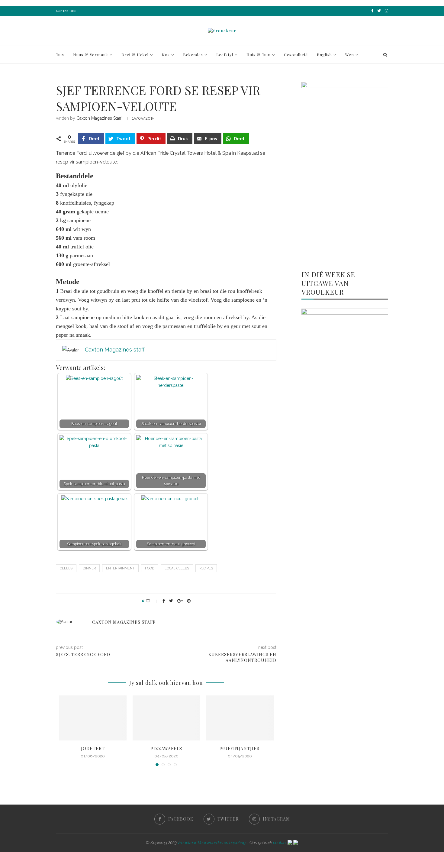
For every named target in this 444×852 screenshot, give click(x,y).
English (324, 54)
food (149, 568)
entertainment (120, 568)
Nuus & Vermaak (90, 54)
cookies (280, 842)
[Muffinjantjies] (239, 717)
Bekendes (193, 54)
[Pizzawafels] (166, 717)
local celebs (177, 568)
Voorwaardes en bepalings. (223, 842)
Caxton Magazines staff (98, 118)
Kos (166, 54)
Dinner (89, 568)
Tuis (60, 54)
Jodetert (93, 748)
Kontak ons (66, 10)
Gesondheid (296, 54)
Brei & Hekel (135, 54)
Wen (349, 54)
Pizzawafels (166, 748)
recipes (206, 568)
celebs (66, 568)
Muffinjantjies (239, 748)
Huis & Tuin (258, 54)
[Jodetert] (93, 717)
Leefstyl (224, 54)
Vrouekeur (186, 842)
